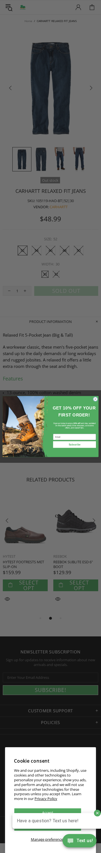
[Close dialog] (95, 399)
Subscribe (75, 444)
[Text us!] (79, 842)
